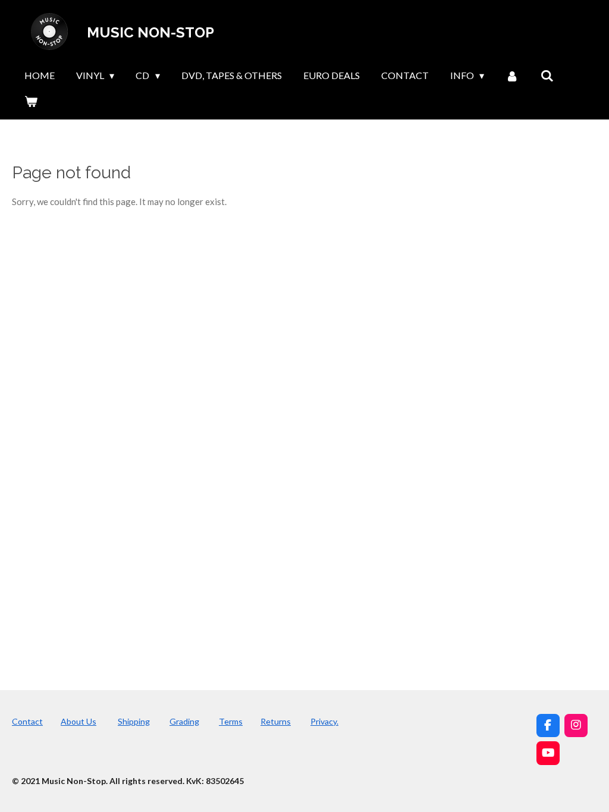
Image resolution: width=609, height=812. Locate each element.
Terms (231, 721)
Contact (27, 721)
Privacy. (324, 721)
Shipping (134, 721)
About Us (78, 721)
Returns (275, 721)
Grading (184, 721)
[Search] (547, 75)
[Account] (512, 75)
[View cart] (31, 101)
